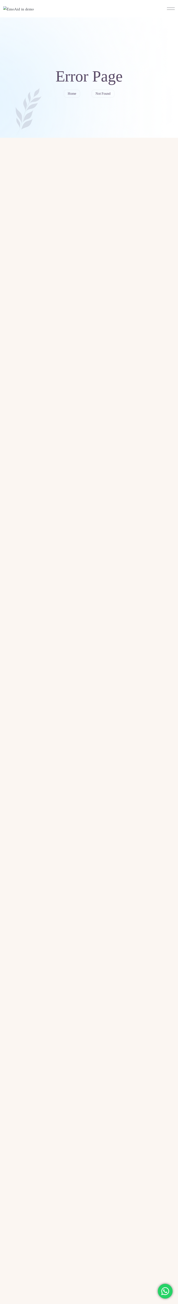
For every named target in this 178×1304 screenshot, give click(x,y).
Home (72, 93)
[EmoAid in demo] (18, 9)
